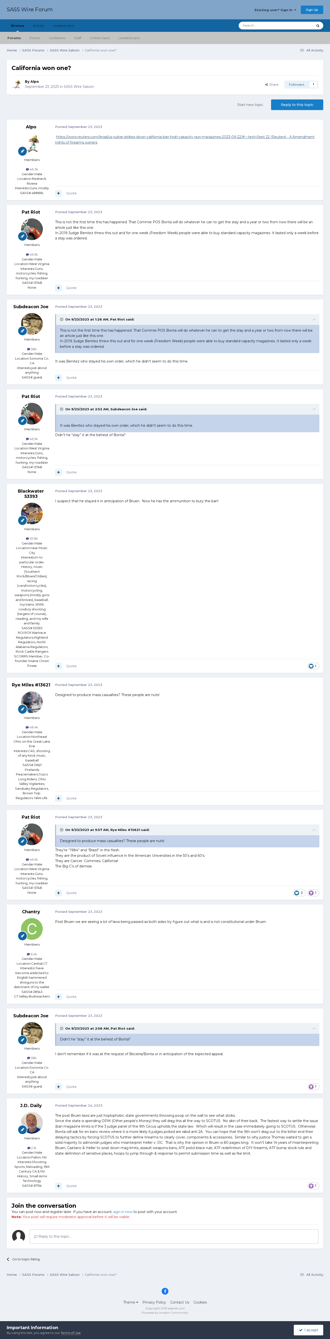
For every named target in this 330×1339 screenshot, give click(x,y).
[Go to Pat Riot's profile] (32, 229)
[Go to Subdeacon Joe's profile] (32, 324)
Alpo (34, 81)
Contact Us (179, 1302)
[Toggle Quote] (62, 319)
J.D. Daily (31, 1105)
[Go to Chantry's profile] (32, 929)
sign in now (122, 1212)
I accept (310, 1330)
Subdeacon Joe (31, 306)
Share (273, 84)
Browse (17, 26)
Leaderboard (128, 38)
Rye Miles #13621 (31, 685)
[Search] (318, 25)
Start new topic (250, 105)
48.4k (33, 727)
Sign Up (312, 10)
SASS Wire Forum (30, 9)
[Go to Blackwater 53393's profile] (32, 513)
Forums (14, 38)
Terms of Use (71, 1333)
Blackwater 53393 (31, 493)
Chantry (31, 911)
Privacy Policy (154, 1302)
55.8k (33, 538)
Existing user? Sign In (274, 10)
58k (33, 349)
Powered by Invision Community (165, 1312)
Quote (71, 193)
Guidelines (57, 38)
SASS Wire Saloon (79, 86)
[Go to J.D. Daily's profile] (32, 1123)
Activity (38, 26)
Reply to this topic (297, 105)
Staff (77, 38)
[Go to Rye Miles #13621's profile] (32, 702)
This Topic (299, 25)
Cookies (200, 1302)
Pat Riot (31, 212)
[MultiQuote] (58, 193)
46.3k (33, 169)
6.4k (33, 954)
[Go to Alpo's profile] (17, 84)
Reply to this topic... (54, 1236)
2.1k (33, 1148)
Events (35, 38)
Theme (129, 1302)
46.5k (33, 254)
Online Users (100, 38)
